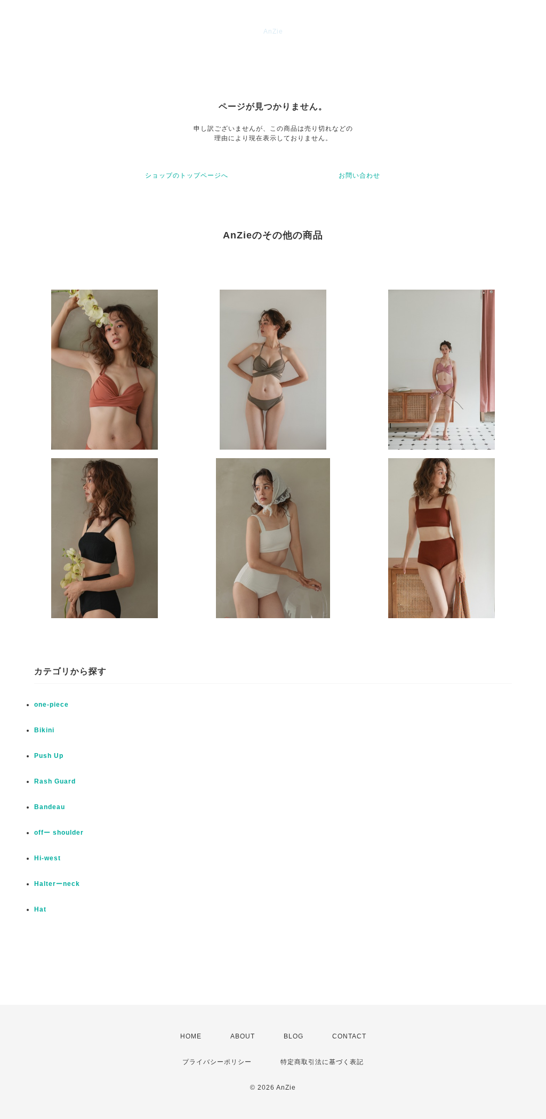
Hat (40, 909)
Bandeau (49, 807)
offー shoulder (59, 832)
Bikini (44, 730)
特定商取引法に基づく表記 (322, 1062)
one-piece (51, 704)
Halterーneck (57, 884)
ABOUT (242, 1036)
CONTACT (349, 1036)
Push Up (48, 756)
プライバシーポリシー (217, 1062)
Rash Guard (55, 781)
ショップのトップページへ (186, 175)
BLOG (293, 1036)
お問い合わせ (359, 175)
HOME (191, 1036)
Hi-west (47, 858)
